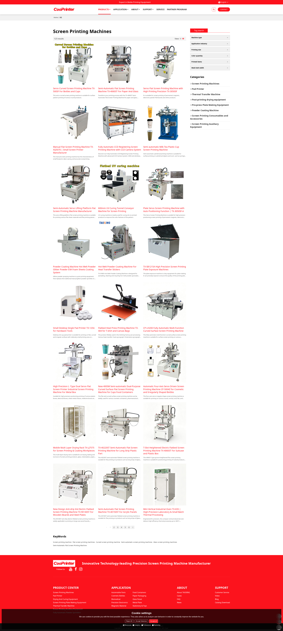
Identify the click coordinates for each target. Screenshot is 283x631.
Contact (223, 9)
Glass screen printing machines (165, 542)
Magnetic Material (118, 606)
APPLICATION (120, 9)
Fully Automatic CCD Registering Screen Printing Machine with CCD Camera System (119, 148)
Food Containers (139, 592)
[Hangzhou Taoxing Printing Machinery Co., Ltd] (64, 9)
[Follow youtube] (70, 569)
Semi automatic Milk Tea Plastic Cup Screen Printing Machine (161, 148)
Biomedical (115, 599)
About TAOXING (183, 592)
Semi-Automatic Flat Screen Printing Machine (70, 545)
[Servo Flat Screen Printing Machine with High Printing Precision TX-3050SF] (164, 64)
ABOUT (134, 9)
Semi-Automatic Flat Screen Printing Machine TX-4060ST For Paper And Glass (118, 90)
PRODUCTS (103, 9)
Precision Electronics (119, 602)
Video (217, 596)
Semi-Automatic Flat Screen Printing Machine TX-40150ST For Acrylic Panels (117, 510)
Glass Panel (137, 599)
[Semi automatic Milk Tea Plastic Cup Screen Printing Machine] (164, 122)
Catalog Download (222, 602)
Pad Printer (57, 596)
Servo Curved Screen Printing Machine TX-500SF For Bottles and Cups (74, 90)
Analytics (137, 625)
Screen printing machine (62, 542)
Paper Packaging (139, 596)
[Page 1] (106, 527)
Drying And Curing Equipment (65, 599)
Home (56, 17)
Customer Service (222, 592)
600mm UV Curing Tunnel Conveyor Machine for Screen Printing (116, 210)
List (180, 39)
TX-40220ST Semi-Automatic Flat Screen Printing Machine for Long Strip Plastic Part (118, 450)
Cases (179, 596)
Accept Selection (141, 621)
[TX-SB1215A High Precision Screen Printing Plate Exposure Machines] (164, 242)
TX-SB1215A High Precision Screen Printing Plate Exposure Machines (164, 268)
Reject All (129, 621)
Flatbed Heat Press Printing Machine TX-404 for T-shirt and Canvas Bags (118, 329)
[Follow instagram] (80, 569)
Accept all (153, 621)
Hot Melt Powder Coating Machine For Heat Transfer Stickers (117, 268)
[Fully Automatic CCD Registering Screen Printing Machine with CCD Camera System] (119, 122)
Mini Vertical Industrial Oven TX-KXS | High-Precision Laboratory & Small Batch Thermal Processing (163, 512)
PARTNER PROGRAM (177, 9)
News (179, 602)
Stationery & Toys (140, 606)
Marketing (157, 625)
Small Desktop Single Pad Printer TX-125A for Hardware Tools (74, 329)
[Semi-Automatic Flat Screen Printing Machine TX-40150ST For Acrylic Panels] (119, 484)
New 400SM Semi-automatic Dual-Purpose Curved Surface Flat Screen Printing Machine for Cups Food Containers (119, 389)
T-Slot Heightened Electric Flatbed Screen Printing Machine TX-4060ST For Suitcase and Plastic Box (163, 450)
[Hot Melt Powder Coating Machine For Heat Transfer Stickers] (119, 242)
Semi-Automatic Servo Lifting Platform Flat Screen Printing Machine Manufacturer (74, 210)
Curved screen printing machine (108, 542)
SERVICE (160, 9)
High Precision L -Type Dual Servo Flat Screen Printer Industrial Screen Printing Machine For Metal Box (73, 389)
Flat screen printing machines (84, 542)
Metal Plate (137, 602)
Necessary (128, 625)
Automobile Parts (118, 592)
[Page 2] (132, 527)
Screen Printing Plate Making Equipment (69, 602)
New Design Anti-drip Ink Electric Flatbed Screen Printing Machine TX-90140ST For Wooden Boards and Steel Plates (73, 512)
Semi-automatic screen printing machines (136, 542)
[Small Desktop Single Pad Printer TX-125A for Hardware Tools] (74, 303)
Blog (217, 599)
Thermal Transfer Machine (63, 606)
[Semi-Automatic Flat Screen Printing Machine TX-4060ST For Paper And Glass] (119, 64)
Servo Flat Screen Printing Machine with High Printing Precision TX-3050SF (163, 90)
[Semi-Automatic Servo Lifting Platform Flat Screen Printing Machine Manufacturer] (74, 184)
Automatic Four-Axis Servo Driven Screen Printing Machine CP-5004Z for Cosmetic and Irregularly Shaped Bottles (163, 389)
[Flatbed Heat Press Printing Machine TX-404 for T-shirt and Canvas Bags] (119, 303)
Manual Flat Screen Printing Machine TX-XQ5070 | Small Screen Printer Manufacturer (73, 149)
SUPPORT (147, 9)
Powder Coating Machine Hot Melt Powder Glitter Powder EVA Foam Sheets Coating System (74, 269)
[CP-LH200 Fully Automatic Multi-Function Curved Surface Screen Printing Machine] (164, 303)
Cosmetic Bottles (118, 596)
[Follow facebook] (75, 569)
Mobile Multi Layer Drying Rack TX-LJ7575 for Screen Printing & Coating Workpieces (74, 449)
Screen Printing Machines (63, 592)
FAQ (178, 599)
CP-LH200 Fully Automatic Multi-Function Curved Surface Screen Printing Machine (163, 329)
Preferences (147, 625)
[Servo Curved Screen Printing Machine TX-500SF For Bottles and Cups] (74, 64)
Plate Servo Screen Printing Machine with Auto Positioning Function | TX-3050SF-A (163, 210)
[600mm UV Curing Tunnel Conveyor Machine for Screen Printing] (119, 184)
